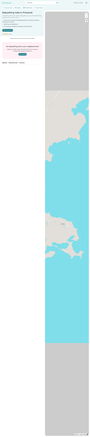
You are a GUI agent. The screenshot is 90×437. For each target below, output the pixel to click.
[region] (67, 224)
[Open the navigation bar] (86, 2)
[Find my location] (86, 20)
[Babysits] (6, 2)
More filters (39, 8)
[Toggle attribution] (87, 434)
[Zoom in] (86, 14)
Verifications (28, 8)
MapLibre (76, 434)
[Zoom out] (86, 16)
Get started (22, 54)
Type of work (8, 8)
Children (18, 8)
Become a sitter (78, 2)
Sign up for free (7, 30)
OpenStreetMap (83, 434)
